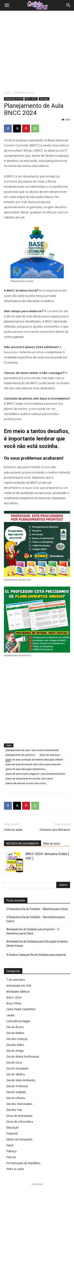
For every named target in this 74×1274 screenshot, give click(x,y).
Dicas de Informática (19, 1121)
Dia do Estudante (17, 1068)
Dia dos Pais (14, 1110)
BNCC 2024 (31, 98)
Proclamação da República (23, 1163)
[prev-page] (6, 873)
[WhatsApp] (35, 128)
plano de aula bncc (50, 754)
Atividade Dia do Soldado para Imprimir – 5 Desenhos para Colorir (32, 931)
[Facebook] (8, 128)
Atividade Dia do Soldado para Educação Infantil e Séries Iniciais (37, 943)
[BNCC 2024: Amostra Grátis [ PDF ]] (14, 862)
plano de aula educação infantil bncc (26, 768)
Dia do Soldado (16, 1092)
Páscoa (11, 1157)
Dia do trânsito (15, 1098)
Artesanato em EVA (24, 92)
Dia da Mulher (15, 1033)
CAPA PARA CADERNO (21, 1009)
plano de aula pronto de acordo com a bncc (29, 778)
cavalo (10, 1015)
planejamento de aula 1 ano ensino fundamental (32, 750)
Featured (12, 1133)
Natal (9, 1145)
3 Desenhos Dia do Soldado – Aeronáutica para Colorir (35, 919)
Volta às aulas (13, 830)
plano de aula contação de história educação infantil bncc (34, 760)
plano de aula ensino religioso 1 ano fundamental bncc (36, 773)
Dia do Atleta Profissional (22, 1056)
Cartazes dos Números (55, 830)
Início (7, 92)
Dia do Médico (15, 1074)
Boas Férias (14, 1003)
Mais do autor (51, 843)
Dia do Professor (17, 1086)
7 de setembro (15, 980)
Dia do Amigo (15, 1050)
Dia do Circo (14, 1062)
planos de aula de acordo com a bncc (26, 783)
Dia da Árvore (15, 1027)
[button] (6, 5)
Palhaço (11, 1151)
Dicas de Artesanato (19, 1116)
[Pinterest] (26, 128)
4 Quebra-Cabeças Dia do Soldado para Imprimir (36, 954)
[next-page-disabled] (12, 873)
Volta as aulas (15, 1169)
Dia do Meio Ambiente (20, 1080)
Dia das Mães (15, 1045)
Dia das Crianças (17, 1039)
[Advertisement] (37, 50)
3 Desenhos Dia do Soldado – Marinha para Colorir (37, 909)
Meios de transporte (19, 1139)
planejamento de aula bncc (20, 754)
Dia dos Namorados (19, 1104)
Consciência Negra (18, 1021)
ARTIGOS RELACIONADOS (22, 843)
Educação (44, 98)
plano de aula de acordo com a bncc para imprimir (33, 764)
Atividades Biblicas (18, 991)
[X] (17, 128)
